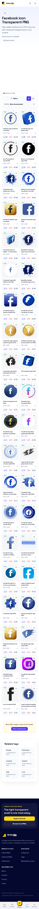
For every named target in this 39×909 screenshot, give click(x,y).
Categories (25, 853)
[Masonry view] (33, 98)
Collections (6, 861)
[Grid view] (29, 98)
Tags (23, 857)
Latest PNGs (6, 853)
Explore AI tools (19, 818)
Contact (4, 875)
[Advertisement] (19, 67)
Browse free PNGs (19, 824)
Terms (4, 883)
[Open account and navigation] (35, 3)
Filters (15, 98)
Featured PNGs (7, 857)
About (4, 871)
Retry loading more (19, 729)
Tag (5, 13)
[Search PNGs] (30, 3)
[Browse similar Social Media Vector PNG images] (16, 113)
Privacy (4, 879)
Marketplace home (27, 861)
